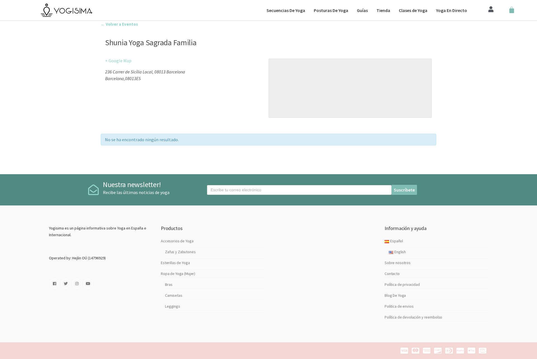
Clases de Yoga (413, 10)
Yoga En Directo (451, 10)
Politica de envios (399, 306)
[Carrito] (511, 10)
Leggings (172, 306)
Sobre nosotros (398, 262)
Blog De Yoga (395, 295)
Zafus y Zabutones (180, 251)
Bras (168, 284)
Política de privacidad (402, 284)
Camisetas (173, 295)
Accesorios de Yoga (177, 240)
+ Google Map (118, 60)
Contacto (392, 273)
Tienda (383, 10)
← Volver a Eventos (119, 24)
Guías (362, 10)
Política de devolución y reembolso (413, 317)
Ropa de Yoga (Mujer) (178, 273)
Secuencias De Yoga (286, 10)
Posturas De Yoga (331, 10)
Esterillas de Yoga (175, 262)
